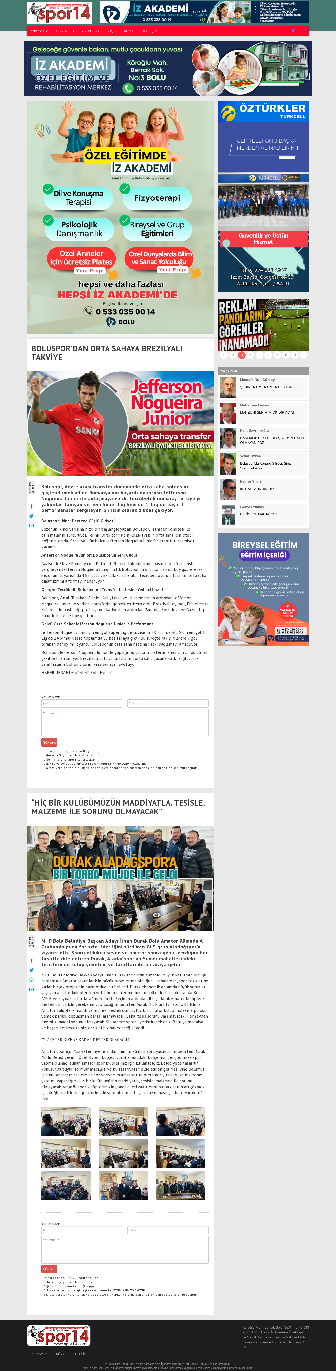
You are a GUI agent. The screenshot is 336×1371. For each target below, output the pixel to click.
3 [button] (242, 355)
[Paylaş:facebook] (31, 506)
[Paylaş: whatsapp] (31, 979)
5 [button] (259, 355)
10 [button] (304, 355)
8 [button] (286, 355)
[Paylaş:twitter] (31, 516)
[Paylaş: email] (31, 989)
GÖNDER (49, 742)
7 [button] (277, 355)
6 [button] (268, 355)
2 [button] (233, 355)
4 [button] (251, 355)
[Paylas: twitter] (31, 970)
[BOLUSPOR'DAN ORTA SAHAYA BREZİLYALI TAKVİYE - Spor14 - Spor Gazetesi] (59, 12)
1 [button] (224, 355)
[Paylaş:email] (31, 525)
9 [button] (295, 355)
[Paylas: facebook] (31, 960)
